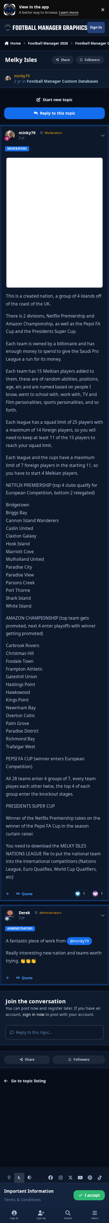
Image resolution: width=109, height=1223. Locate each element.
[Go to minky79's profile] (8, 79)
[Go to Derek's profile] (10, 915)
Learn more (11, 9)
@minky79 (79, 941)
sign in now (33, 1014)
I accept (92, 1195)
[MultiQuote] (7, 893)
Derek (24, 912)
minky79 (27, 132)
